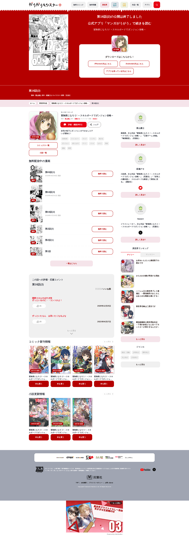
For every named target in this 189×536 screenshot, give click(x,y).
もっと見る (71, 331)
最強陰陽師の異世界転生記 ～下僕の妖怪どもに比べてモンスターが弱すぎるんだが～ (147, 324)
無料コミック (78, 5)
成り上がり (75, 143)
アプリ (147, 5)
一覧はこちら (71, 263)
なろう (100, 143)
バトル (92, 143)
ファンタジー (75, 138)
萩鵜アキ (49, 95)
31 (40, 306)
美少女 (101, 138)
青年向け (146, 352)
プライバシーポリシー (95, 482)
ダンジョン (65, 143)
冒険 (63, 148)
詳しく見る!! (140, 145)
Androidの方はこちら (134, 64)
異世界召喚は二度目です (146, 306)
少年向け (136, 352)
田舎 (106, 143)
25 (40, 322)
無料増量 (92, 5)
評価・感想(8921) (75, 125)
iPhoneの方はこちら (102, 64)
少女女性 (124, 5)
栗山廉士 (38, 95)
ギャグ (85, 138)
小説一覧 (43, 153)
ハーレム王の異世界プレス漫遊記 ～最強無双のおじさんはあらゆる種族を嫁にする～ (147, 293)
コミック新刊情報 (40, 341)
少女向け (134, 357)
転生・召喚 (126, 352)
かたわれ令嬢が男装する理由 (147, 276)
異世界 (104, 5)
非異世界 (64, 138)
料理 (69, 148)
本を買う (38, 384)
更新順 (98, 289)
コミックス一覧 (43, 145)
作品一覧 (135, 5)
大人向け (125, 357)
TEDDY (68, 95)
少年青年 (115, 5)
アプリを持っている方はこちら (118, 71)
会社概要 (84, 482)
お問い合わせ (109, 482)
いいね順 (107, 289)
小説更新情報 (37, 393)
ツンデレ (92, 138)
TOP (77, 482)
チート (85, 143)
